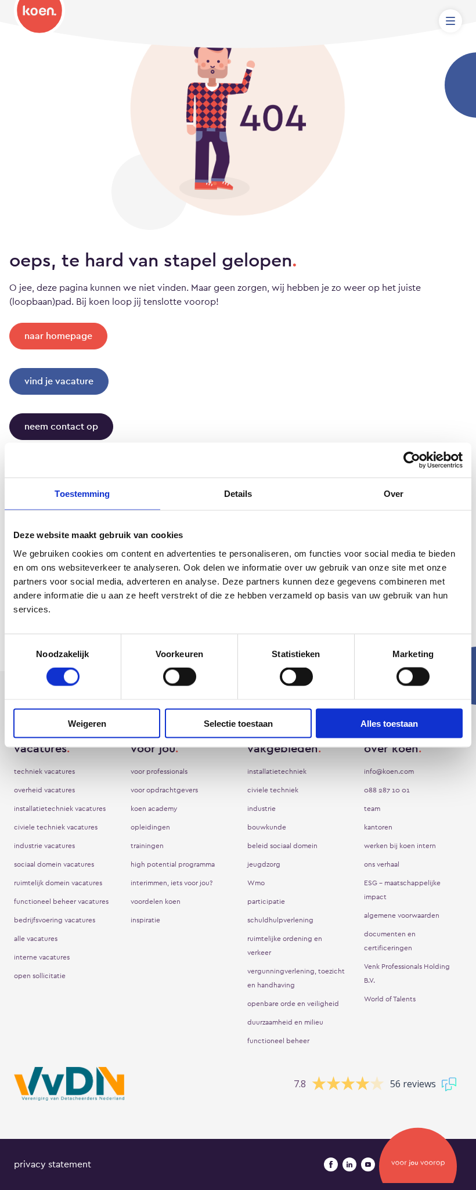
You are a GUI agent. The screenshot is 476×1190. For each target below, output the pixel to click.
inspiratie (145, 920)
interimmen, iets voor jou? (171, 883)
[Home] (39, 18)
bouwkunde (266, 827)
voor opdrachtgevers (164, 790)
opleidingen (150, 827)
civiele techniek (272, 790)
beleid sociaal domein (282, 845)
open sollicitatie (40, 975)
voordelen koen (156, 901)
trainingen (147, 845)
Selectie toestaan (238, 723)
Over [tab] (393, 494)
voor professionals (159, 771)
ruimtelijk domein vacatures (58, 883)
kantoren (378, 827)
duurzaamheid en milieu (285, 1022)
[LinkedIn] (349, 1164)
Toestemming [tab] (82, 494)
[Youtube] (368, 1164)
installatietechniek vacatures (60, 808)
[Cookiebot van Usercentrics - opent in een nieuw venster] (412, 460)
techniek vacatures (44, 771)
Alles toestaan (389, 723)
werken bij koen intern (400, 845)
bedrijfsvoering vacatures (54, 920)
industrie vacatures (44, 845)
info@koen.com (389, 771)
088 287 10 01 (387, 790)
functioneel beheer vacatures (61, 901)
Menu (450, 21)
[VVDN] (69, 1084)
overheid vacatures (44, 790)
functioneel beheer (278, 1040)
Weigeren (87, 723)
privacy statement (52, 1164)
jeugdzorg (263, 864)
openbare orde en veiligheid (293, 1003)
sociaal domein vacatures (54, 864)
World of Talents (390, 999)
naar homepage (58, 336)
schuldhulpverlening (280, 920)
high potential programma (173, 864)
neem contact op (61, 426)
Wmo (256, 883)
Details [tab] (238, 494)
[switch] (179, 677)
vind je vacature (58, 381)
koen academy (154, 808)
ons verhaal (381, 864)
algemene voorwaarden (401, 915)
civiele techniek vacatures (56, 827)
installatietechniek (276, 771)
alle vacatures (35, 938)
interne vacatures (42, 957)
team (372, 808)
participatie (266, 901)
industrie (261, 808)
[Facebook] (331, 1164)
